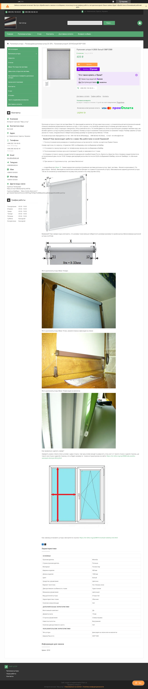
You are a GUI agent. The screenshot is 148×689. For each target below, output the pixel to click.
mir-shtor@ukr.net (13, 158)
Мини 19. (58, 167)
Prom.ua (84, 682)
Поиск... (109, 23)
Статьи (10, 62)
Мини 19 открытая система (17, 67)
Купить (89, 64)
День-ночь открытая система (18, 71)
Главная (10, 34)
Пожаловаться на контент (73, 687)
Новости (11, 58)
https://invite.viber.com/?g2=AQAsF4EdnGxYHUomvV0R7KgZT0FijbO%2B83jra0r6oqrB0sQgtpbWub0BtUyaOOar (36, 192)
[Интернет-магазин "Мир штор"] (10, 23)
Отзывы (11, 95)
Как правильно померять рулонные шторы (21, 77)
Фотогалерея (13, 49)
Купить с (86, 69)
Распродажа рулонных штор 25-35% (39, 44)
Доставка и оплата (66, 34)
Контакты (50, 34)
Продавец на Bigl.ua (74, 685)
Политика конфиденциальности (93, 687)
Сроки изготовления (15, 82)
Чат (140, 683)
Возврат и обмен (84, 34)
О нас (39, 34)
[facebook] (43, 545)
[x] (45, 545)
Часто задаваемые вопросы (18, 100)
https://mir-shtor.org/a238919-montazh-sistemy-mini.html (99, 538)
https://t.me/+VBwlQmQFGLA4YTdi (18, 189)
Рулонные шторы (24, 34)
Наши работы (11, 674)
